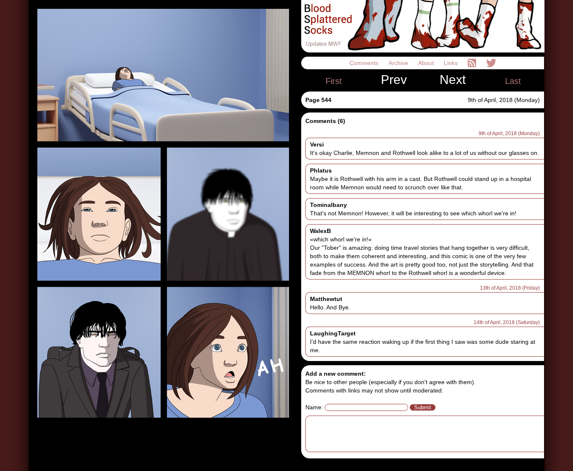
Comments (364, 63)
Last (513, 81)
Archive (399, 63)
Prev (394, 79)
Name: (314, 407)
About (426, 63)
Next (453, 79)
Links (451, 63)
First (334, 81)
